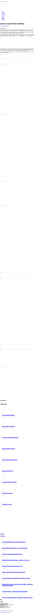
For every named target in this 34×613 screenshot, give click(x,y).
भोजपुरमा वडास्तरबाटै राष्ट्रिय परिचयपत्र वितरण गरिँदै (12, 566)
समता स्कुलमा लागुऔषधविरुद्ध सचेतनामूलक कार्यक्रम (12, 554)
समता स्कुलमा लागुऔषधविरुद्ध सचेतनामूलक (10, 437)
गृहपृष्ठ (3, 11)
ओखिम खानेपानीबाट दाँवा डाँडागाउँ (8, 448)
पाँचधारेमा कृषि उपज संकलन (7, 493)
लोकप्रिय (2, 534)
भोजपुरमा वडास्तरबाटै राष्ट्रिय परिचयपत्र (9, 460)
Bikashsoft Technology (7, 612)
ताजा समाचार (2, 536)
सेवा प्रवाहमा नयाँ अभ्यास (6, 504)
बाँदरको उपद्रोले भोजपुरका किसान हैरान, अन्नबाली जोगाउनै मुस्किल (14, 548)
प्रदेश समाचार (4, 14)
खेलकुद (3, 18)
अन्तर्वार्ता (3, 13)
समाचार (3, 12)
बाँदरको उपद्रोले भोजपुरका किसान (8, 426)
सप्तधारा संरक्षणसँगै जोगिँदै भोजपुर (8, 415)
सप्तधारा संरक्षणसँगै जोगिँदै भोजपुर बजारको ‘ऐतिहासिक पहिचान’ (14, 542)
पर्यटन (3, 16)
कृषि (2, 15)
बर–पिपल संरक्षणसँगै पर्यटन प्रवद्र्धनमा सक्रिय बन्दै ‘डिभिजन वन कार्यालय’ (16, 578)
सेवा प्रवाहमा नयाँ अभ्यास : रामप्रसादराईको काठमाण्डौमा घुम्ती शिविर (14, 591)
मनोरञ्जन (3, 17)
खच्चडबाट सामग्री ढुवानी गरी (7, 471)
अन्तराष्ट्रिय (3, 19)
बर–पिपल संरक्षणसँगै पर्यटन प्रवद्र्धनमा (9, 482)
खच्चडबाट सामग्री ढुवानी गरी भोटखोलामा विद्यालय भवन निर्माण (13, 572)
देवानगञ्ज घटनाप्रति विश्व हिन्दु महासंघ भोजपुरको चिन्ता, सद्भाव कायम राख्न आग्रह (17, 597)
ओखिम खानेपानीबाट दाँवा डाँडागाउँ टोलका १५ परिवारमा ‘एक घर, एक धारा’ (16, 560)
